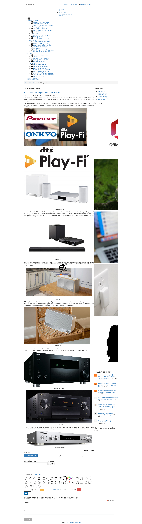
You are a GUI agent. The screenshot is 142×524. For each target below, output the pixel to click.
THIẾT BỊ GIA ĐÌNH (32, 20)
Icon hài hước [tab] (29, 474)
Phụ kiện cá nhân (102, 93)
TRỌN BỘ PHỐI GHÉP (33, 63)
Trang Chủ (28, 83)
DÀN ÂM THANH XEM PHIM (40, 65)
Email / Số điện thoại (30, 461)
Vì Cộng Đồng (62, 12)
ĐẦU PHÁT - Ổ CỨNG (38, 76)
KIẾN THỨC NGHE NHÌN (65, 14)
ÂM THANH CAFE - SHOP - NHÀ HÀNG (43, 75)
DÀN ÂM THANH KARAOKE (40, 68)
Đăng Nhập (74, 4)
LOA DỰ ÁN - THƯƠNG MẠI (40, 43)
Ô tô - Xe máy (101, 99)
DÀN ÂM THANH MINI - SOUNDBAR (42, 30)
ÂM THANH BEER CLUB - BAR (41, 71)
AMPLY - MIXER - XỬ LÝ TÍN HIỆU (42, 45)
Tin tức (60, 11)
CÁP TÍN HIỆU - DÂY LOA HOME (41, 35)
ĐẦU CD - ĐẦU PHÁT (38, 27)
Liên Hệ (61, 15)
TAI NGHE (35, 56)
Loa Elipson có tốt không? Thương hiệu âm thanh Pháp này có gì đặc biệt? (107, 385)
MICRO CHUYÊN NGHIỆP (40, 47)
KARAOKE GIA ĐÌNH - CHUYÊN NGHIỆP (43, 25)
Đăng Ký (66, 4)
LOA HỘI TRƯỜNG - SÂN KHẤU (41, 42)
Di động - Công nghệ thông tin (105, 96)
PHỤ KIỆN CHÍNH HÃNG (39, 61)
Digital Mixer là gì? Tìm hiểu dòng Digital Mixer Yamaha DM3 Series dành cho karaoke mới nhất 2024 (106, 406)
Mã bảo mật (51, 461)
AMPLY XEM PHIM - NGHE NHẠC (41, 24)
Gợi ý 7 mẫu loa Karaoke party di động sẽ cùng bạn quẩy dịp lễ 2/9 (108, 398)
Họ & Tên (27, 502)
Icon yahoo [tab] (38, 474)
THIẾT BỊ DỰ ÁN (31, 40)
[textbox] (44, 4)
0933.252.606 (69, 522)
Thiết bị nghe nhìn (102, 91)
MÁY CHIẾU (36, 32)
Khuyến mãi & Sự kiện (33, 79)
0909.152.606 (77, 522)
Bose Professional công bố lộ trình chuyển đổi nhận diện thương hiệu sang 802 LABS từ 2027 (107, 376)
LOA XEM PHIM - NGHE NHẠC (41, 22)
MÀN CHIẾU (36, 33)
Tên (60, 455)
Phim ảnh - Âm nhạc (103, 98)
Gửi (79, 489)
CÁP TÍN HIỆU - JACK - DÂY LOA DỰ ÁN (43, 50)
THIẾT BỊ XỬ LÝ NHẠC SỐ (40, 28)
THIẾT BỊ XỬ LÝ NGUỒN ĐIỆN (41, 60)
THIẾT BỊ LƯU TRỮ (38, 37)
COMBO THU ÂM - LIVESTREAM (41, 70)
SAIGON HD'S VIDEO (85, 4)
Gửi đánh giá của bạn (30, 455)
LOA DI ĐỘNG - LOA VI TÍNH (40, 55)
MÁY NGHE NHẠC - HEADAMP (41, 58)
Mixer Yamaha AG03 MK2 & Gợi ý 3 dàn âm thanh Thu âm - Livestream (107, 421)
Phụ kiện (29, 53)
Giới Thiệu (61, 9)
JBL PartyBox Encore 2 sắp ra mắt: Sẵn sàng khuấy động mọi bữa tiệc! (107, 391)
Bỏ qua (74, 489)
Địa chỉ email (28, 511)
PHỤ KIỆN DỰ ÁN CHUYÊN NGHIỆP (42, 52)
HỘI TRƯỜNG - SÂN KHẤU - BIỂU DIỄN (43, 73)
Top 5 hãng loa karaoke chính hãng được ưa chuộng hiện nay (107, 414)
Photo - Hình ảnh (102, 94)
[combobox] (43, 4)
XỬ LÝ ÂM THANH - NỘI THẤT (41, 38)
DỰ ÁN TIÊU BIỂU (32, 78)
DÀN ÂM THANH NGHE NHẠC (41, 66)
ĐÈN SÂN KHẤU (37, 48)
